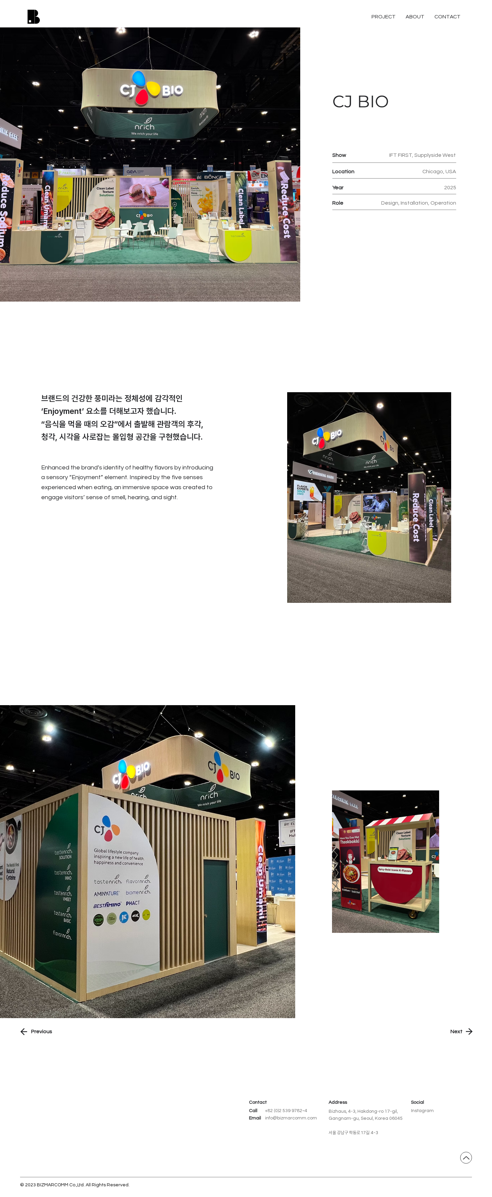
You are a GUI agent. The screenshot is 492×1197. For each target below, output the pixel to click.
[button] (447, 16)
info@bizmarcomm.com (291, 1118)
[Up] (466, 1158)
